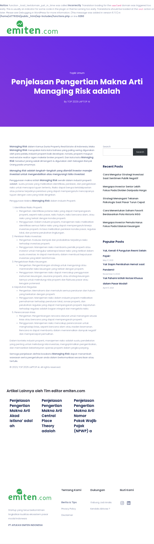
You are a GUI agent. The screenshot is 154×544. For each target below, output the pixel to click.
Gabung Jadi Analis (101, 502)
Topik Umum (77, 73)
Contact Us (108, 27)
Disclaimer (67, 515)
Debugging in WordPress (32, 12)
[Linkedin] (128, 502)
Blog (95, 27)
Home (86, 27)
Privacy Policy (68, 508)
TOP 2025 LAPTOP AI (78, 101)
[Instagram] (122, 502)
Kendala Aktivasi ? (100, 508)
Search (107, 146)
